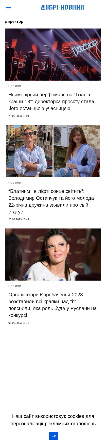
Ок (54, 436)
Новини (14, 86)
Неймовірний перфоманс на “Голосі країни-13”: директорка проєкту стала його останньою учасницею (51, 101)
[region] (53, 366)
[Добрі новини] (62, 7)
